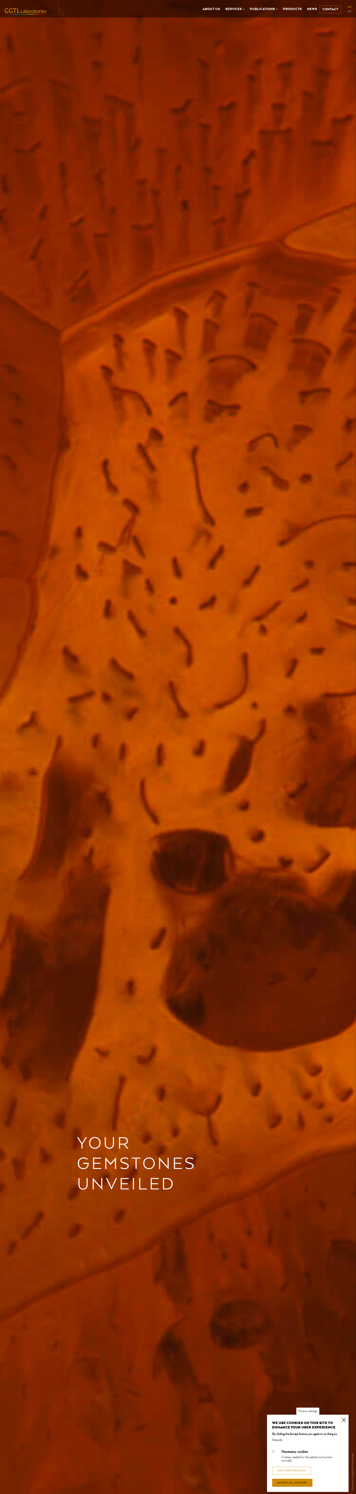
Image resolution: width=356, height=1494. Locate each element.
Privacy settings (307, 1411)
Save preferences (292, 1470)
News (312, 9)
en (349, 7)
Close (343, 1419)
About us (211, 9)
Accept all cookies (292, 1483)
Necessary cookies (294, 1452)
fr (349, 11)
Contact (330, 9)
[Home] (37, 9)
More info (277, 1439)
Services (234, 9)
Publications (263, 9)
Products (292, 9)
